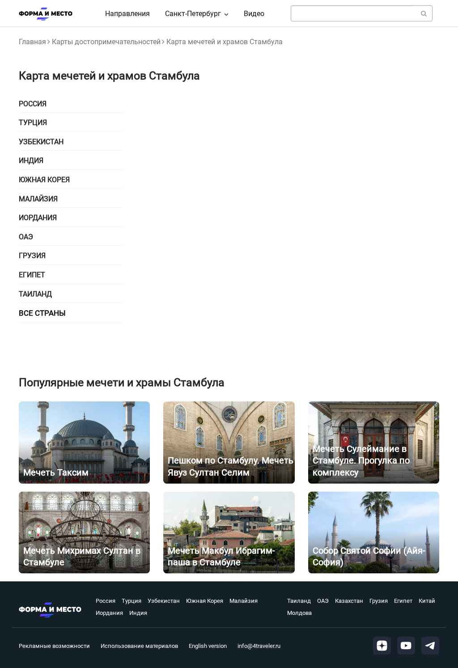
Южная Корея (204, 600)
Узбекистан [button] (41, 142)
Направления (127, 13)
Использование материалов (139, 646)
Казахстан (349, 600)
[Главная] (45, 14)
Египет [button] (32, 275)
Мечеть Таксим (56, 472)
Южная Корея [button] (44, 179)
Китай (427, 600)
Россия (105, 600)
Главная (32, 42)
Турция (131, 600)
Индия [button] (31, 160)
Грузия (378, 600)
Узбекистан (164, 600)
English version (208, 646)
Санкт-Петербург (193, 13)
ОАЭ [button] (26, 237)
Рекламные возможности (54, 646)
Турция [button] (33, 122)
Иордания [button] (38, 217)
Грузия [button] (32, 255)
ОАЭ (323, 600)
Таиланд (299, 600)
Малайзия (243, 600)
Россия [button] (33, 104)
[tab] (71, 104)
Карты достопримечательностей (106, 42)
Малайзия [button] (38, 199)
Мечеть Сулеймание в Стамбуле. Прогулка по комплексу (361, 460)
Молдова (299, 613)
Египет (403, 600)
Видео (254, 13)
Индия (138, 613)
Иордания (109, 613)
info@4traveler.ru (258, 646)
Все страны (42, 313)
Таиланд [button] (35, 294)
